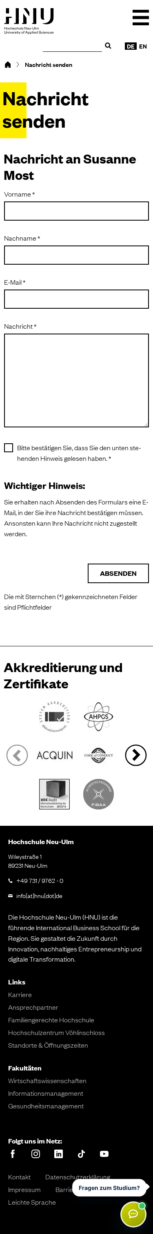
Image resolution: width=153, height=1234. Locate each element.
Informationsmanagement (45, 1092)
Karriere (20, 994)
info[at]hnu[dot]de (39, 895)
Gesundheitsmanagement (46, 1105)
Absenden (118, 573)
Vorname (58, 193)
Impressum (24, 1189)
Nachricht (59, 325)
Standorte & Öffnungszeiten (48, 1044)
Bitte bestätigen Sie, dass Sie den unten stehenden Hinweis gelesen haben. (83, 452)
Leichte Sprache (32, 1201)
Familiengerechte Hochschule (51, 1019)
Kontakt (19, 1176)
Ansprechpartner (33, 1006)
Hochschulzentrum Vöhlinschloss (56, 1032)
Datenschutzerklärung (77, 1176)
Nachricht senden (48, 64)
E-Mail (54, 281)
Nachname (61, 237)
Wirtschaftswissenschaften (47, 1080)
